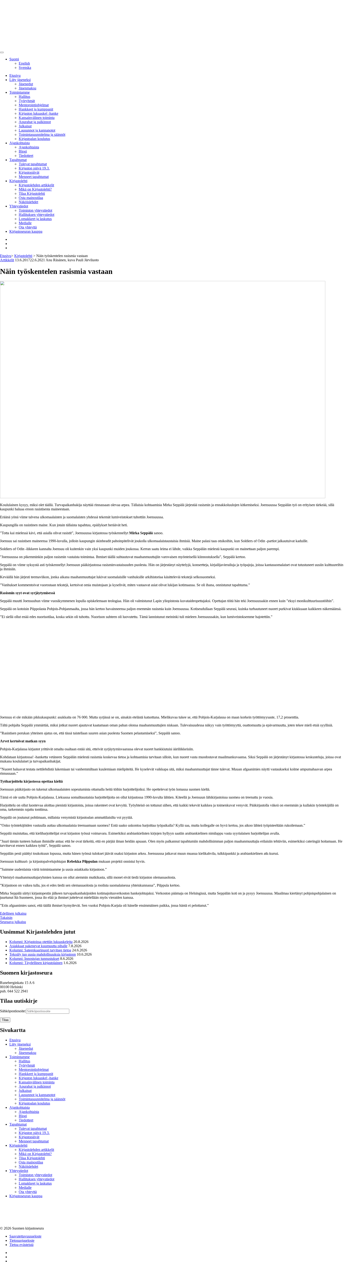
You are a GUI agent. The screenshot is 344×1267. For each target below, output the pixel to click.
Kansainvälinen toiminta (37, 118)
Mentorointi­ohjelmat (34, 105)
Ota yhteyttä (28, 227)
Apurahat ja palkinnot (35, 122)
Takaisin (6, 918)
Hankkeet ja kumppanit (36, 109)
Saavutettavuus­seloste (25, 1236)
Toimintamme (19, 92)
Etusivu (15, 75)
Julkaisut (25, 126)
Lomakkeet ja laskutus (35, 219)
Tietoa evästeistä (21, 1245)
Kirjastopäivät (29, 172)
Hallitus (24, 97)
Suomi (14, 59)
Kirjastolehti (18, 181)
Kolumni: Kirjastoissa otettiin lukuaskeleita (41, 942)
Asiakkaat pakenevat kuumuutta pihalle (38, 946)
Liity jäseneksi (20, 80)
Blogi (23, 151)
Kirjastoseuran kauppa (25, 231)
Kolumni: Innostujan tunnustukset (34, 959)
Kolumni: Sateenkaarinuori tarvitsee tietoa (40, 950)
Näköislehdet (28, 202)
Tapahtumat (18, 160)
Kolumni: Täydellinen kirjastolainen (35, 963)
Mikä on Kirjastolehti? (35, 189)
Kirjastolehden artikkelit (36, 185)
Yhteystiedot (18, 206)
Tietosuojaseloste (21, 1240)
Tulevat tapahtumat (33, 164)
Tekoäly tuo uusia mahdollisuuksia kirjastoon (42, 954)
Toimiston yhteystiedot (35, 210)
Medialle (25, 223)
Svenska (25, 68)
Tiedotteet (26, 156)
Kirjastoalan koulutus (34, 139)
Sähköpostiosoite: (13, 1011)
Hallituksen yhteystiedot (36, 215)
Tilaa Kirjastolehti (32, 193)
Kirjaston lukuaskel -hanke (38, 113)
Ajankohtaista (19, 143)
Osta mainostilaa (31, 198)
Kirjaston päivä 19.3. (34, 168)
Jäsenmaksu (27, 88)
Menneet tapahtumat (34, 177)
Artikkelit (7, 260)
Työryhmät (27, 101)
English (24, 63)
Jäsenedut (26, 84)
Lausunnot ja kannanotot (37, 130)
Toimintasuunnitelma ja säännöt (42, 134)
